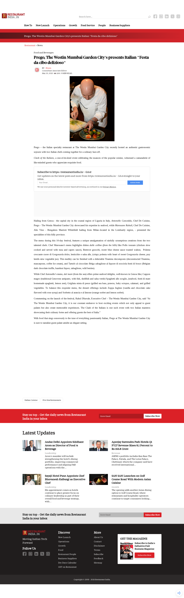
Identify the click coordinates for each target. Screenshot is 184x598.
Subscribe (98, 554)
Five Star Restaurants (52, 400)
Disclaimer (99, 545)
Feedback (98, 558)
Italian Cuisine (31, 400)
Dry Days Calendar (67, 562)
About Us (98, 537)
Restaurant (30, 45)
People (102, 25)
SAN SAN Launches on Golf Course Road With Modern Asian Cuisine (131, 479)
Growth (73, 25)
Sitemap (98, 562)
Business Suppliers (120, 25)
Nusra (48, 68)
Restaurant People (67, 554)
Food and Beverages (44, 52)
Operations (59, 25)
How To (28, 25)
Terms (97, 550)
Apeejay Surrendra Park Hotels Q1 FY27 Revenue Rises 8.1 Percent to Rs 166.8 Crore (132, 445)
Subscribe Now (144, 555)
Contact (98, 541)
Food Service (88, 25)
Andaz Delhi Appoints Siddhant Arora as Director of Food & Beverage (64, 445)
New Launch (42, 25)
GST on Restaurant (67, 567)
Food (60, 550)
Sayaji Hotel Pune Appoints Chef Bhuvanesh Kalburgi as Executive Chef (65, 479)
